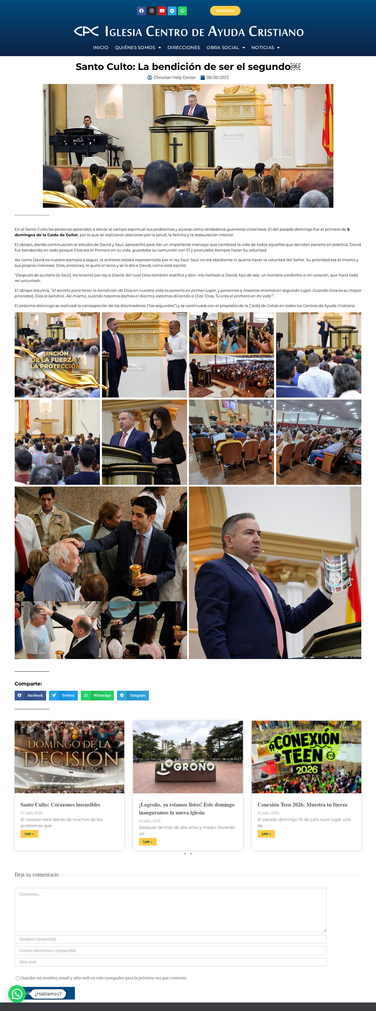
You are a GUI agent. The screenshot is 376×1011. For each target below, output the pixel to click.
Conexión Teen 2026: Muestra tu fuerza (303, 804)
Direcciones (183, 47)
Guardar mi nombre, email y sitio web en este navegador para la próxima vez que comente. (104, 977)
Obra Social (223, 47)
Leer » (29, 834)
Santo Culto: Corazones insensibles (60, 804)
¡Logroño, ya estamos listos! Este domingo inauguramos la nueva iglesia (186, 808)
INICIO (101, 47)
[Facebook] (141, 10)
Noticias (262, 47)
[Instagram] (151, 10)
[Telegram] (172, 10)
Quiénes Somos (135, 47)
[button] (30, 696)
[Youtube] (161, 10)
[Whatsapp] (182, 10)
